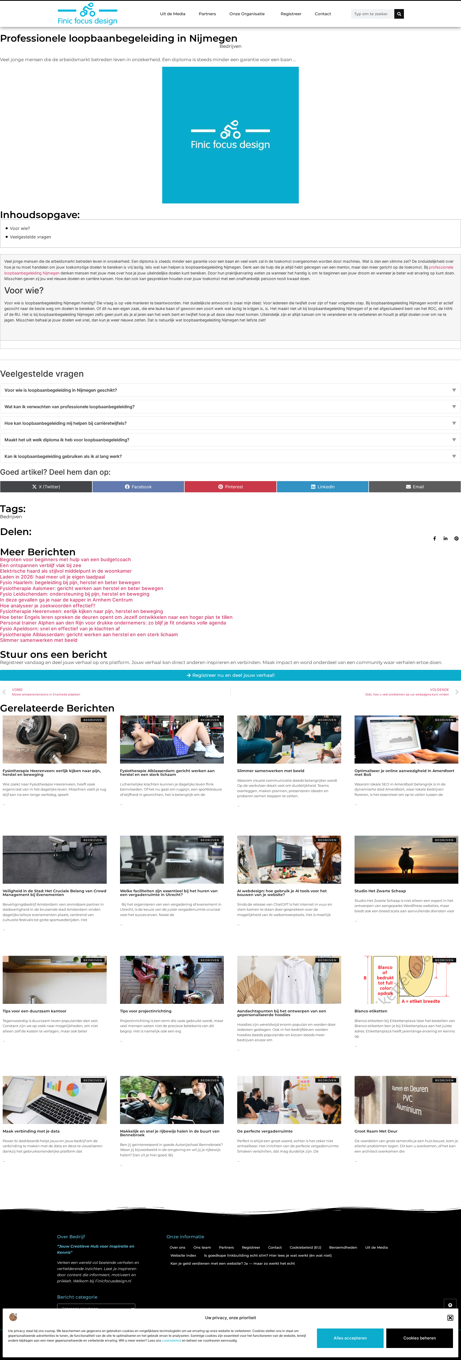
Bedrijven (230, 46)
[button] (450, 1317)
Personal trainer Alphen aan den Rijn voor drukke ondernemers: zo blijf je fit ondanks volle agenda (113, 623)
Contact (323, 13)
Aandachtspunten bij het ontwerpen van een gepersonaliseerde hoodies (281, 1013)
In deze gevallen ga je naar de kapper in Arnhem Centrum (66, 600)
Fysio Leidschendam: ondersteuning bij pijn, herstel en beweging (74, 594)
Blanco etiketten (371, 1011)
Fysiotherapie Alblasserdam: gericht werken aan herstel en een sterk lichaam (89, 634)
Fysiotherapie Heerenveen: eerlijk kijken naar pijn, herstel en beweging (81, 611)
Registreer (291, 13)
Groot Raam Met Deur (376, 1131)
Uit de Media (172, 13)
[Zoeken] (399, 14)
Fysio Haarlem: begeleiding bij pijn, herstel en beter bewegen (70, 582)
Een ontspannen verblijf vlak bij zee (40, 565)
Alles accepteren (350, 1338)
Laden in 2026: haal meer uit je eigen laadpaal (52, 577)
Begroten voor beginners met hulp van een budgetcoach (65, 559)
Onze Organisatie (247, 13)
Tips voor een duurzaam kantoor (34, 1011)
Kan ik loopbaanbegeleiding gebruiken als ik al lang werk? (230, 456)
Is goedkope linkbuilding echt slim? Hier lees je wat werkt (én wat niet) (268, 1255)
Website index (183, 1255)
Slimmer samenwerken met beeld (38, 640)
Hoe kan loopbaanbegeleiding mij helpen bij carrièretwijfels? (230, 423)
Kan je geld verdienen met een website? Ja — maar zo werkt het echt (232, 1263)
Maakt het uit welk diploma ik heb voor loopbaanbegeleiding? (230, 439)
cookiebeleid (171, 1340)
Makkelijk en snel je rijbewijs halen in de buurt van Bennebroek (170, 1133)
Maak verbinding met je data (31, 1131)
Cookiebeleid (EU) (305, 1247)
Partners (207, 13)
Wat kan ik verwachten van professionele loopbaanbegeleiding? (230, 406)
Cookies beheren (419, 1338)
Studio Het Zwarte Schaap (380, 891)
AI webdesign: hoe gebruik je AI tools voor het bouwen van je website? (282, 893)
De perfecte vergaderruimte (265, 1131)
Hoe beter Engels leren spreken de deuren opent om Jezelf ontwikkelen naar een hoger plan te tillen (116, 617)
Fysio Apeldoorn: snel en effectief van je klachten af (60, 628)
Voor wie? (20, 228)
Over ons (177, 1247)
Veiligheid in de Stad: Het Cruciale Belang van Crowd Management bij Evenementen (54, 893)
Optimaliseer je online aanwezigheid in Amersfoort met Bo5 (404, 772)
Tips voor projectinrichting (146, 1011)
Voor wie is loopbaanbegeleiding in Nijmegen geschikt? (230, 390)
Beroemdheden (343, 1247)
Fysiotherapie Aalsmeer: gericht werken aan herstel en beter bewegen (81, 588)
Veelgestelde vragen (30, 236)
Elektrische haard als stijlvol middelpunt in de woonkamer (66, 571)
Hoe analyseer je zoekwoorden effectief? (47, 605)
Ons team (202, 1247)
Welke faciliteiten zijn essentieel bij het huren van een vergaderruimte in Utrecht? (169, 893)
